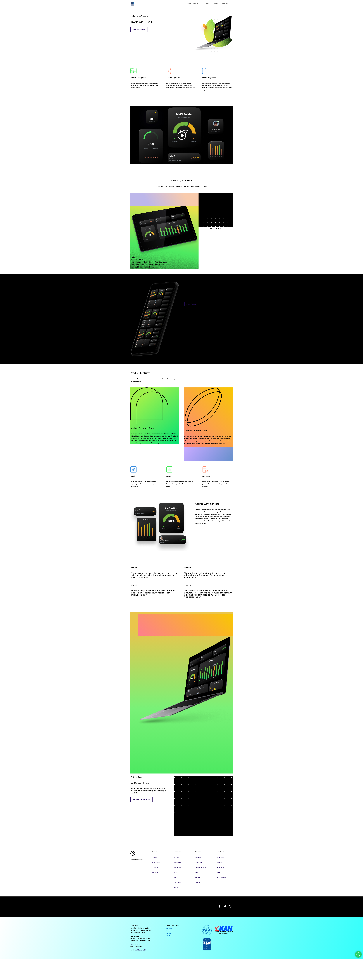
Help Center (177, 882)
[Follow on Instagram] (230, 906)
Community (177, 867)
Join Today (191, 304)
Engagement (220, 867)
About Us (198, 857)
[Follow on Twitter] (225, 906)
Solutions (155, 872)
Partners (176, 857)
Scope (168, 935)
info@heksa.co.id (140, 950)
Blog (175, 877)
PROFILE (196, 4)
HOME (189, 4)
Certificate (169, 931)
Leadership (198, 862)
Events (176, 887)
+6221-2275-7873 (135, 944)
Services (169, 928)
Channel (219, 862)
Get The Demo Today (142, 799)
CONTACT (225, 4)
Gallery (168, 933)
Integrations (156, 862)
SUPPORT (215, 4)
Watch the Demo (221, 877)
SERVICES (206, 4)
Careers (197, 882)
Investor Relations (200, 867)
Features (154, 857)
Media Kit (198, 877)
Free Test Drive (139, 29)
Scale (218, 872)
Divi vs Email (220, 857)
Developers (177, 862)
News (197, 872)
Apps (175, 872)
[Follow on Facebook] (219, 906)
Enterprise (155, 867)
